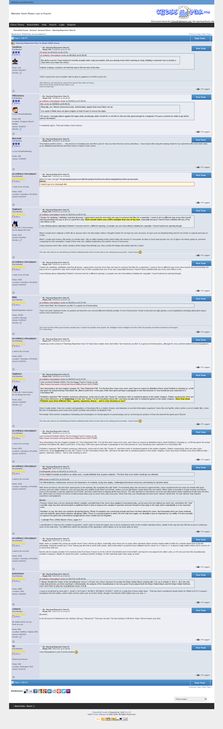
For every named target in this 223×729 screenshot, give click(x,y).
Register (47, 13)
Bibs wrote (44, 104)
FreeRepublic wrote (47, 471)
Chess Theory (17, 25)
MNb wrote (44, 479)
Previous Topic (195, 34)
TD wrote (43, 52)
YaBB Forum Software (96, 714)
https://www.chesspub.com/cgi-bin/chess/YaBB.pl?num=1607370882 (69, 384)
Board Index (33, 25)
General (33, 30)
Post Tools (201, 48)
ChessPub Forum (20, 30)
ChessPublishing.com (181, 21)
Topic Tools (199, 38)
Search (52, 25)
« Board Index (19, 706)
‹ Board (29, 706)
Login (37, 13)
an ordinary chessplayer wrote (53, 55)
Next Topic (207, 34)
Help (44, 25)
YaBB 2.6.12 (125, 712)
